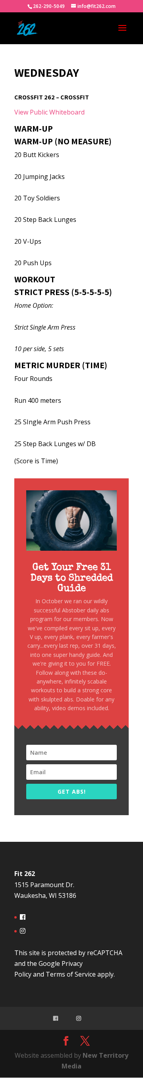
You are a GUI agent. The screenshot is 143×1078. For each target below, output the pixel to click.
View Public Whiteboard (49, 112)
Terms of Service (71, 974)
